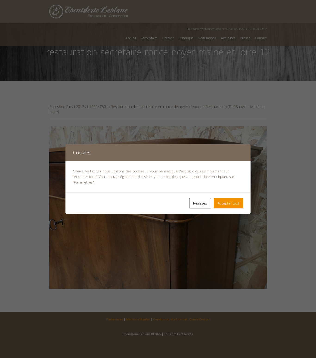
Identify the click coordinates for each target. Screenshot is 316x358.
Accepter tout (228, 203)
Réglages (200, 203)
